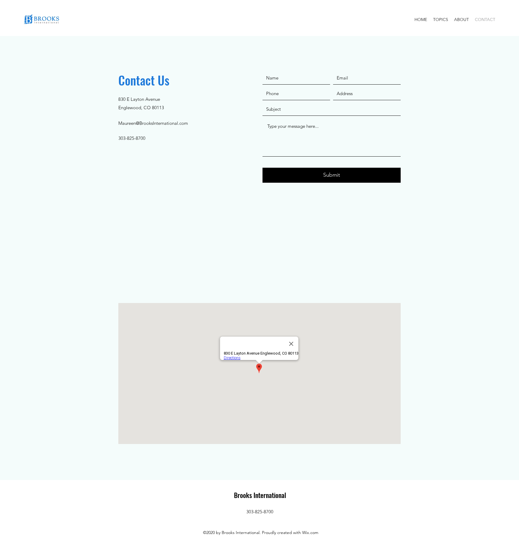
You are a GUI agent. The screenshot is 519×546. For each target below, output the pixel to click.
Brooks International (260, 495)
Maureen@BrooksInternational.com (153, 123)
